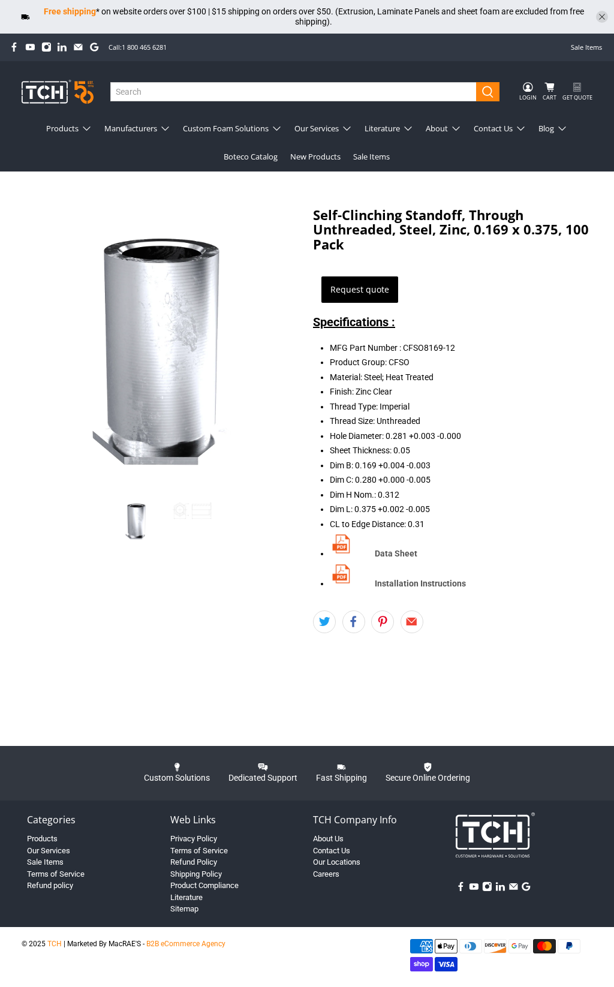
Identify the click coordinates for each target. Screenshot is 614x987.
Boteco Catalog (251, 156)
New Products (315, 156)
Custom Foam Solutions (226, 128)
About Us (328, 838)
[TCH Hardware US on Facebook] (14, 47)
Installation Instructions (420, 583)
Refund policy (50, 885)
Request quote (359, 289)
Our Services (316, 128)
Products (62, 128)
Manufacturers (130, 128)
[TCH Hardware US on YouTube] (30, 47)
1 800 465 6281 (144, 47)
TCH (54, 944)
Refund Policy (193, 861)
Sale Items (586, 47)
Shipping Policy (196, 873)
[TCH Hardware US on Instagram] (46, 47)
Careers (326, 873)
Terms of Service (56, 873)
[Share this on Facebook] (353, 621)
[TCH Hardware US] (58, 91)
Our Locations (336, 861)
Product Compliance (204, 885)
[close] (602, 17)
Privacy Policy (193, 838)
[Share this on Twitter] (324, 621)
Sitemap (184, 908)
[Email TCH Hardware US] (78, 47)
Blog (546, 128)
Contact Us (493, 128)
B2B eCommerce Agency (185, 944)
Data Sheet (396, 553)
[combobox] (293, 91)
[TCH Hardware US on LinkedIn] (62, 47)
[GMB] (94, 47)
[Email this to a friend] (412, 621)
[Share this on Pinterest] (382, 621)
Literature (382, 128)
